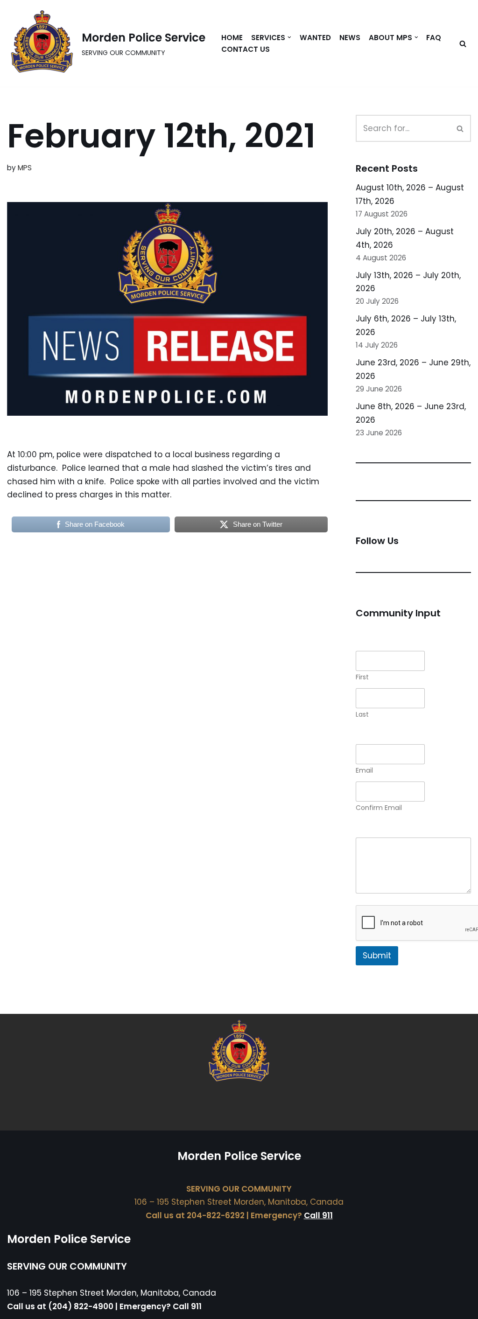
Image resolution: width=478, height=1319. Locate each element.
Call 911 (318, 1215)
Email (364, 771)
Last (362, 715)
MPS (25, 168)
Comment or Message (399, 831)
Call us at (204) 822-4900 (60, 1306)
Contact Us (245, 49)
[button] (289, 37)
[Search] (462, 43)
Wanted (315, 37)
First (362, 677)
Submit (377, 955)
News (349, 37)
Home (232, 37)
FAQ (433, 37)
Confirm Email (379, 808)
